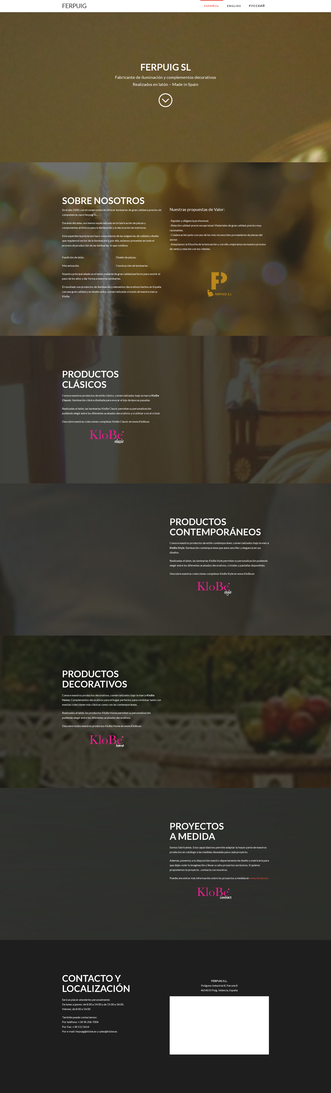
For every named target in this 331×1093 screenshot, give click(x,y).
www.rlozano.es (258, 878)
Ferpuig (74, 6)
